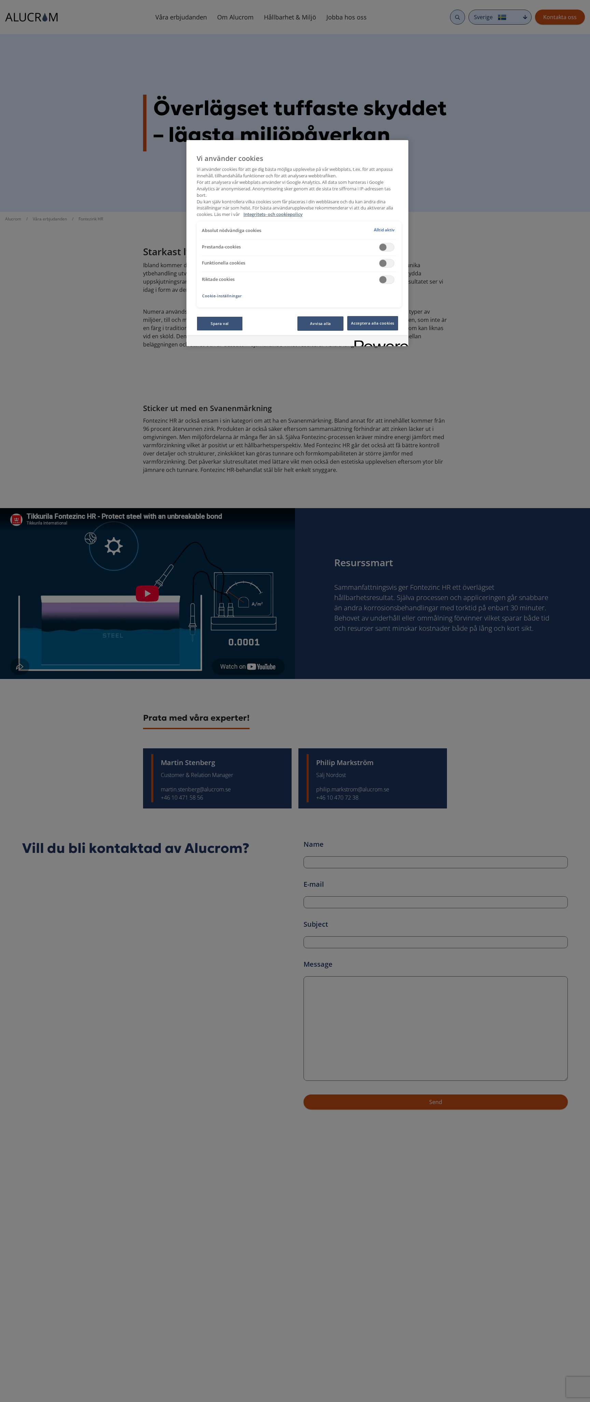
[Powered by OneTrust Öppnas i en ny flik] (379, 342)
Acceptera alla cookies (372, 323)
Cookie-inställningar (222, 295)
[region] (297, 243)
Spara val (220, 323)
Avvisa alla (320, 323)
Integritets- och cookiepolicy (273, 215)
